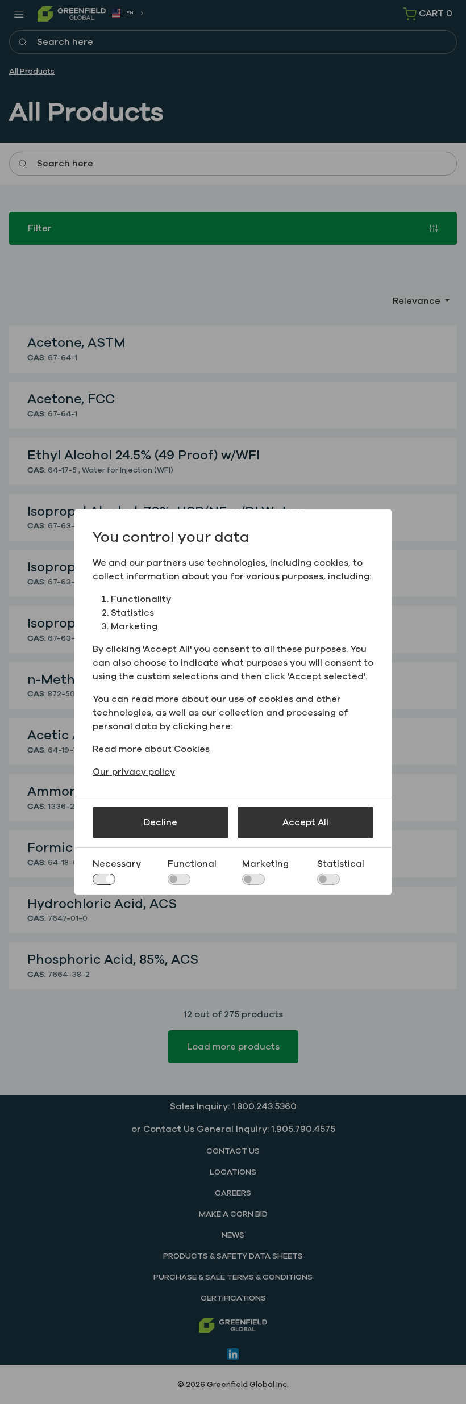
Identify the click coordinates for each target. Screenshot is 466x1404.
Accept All (305, 822)
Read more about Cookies (151, 749)
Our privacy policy (134, 772)
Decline (160, 822)
